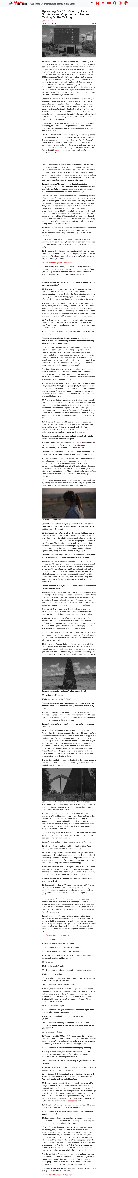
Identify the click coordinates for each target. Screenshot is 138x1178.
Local (37, 3)
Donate (60, 3)
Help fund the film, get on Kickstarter (57, 263)
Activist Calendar (48, 3)
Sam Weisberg (47, 21)
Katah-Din (66, 813)
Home (32, 3)
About (72, 3)
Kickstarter (57, 150)
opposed (71, 1101)
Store (66, 3)
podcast (78, 443)
